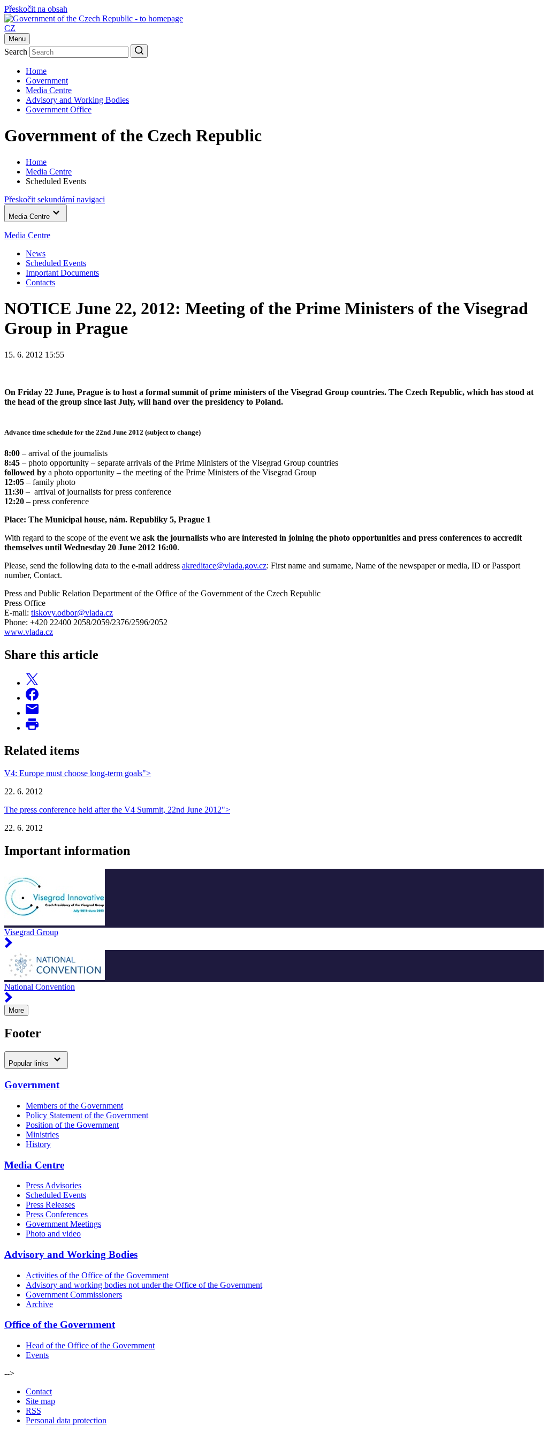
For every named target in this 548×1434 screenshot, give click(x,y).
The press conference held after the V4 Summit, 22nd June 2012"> (117, 809)
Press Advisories (53, 1185)
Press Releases (50, 1204)
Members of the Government (74, 1105)
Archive (39, 1304)
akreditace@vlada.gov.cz (224, 565)
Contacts (40, 282)
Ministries (42, 1134)
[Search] (139, 51)
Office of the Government (59, 1324)
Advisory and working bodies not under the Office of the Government (144, 1284)
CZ (10, 28)
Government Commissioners (74, 1294)
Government (47, 80)
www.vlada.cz (28, 631)
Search (15, 51)
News (35, 253)
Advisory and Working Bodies (77, 99)
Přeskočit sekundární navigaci (54, 199)
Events (37, 1355)
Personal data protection (66, 1420)
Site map (40, 1401)
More (16, 1010)
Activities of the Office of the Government (97, 1275)
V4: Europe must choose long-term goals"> (77, 773)
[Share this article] (32, 682)
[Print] (32, 727)
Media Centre (49, 90)
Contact (39, 1391)
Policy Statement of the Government (87, 1115)
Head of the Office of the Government (90, 1345)
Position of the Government (72, 1124)
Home (36, 70)
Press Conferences (57, 1214)
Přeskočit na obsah (35, 8)
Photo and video (53, 1233)
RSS (33, 1410)
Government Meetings (63, 1223)
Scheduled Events (56, 263)
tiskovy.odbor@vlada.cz (72, 612)
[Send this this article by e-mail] (32, 712)
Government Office (59, 109)
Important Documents (62, 272)
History (38, 1144)
